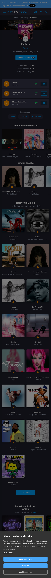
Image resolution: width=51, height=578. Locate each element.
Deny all (25, 566)
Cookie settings (25, 572)
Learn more (8, 552)
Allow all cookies (25, 559)
